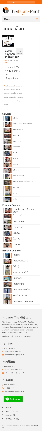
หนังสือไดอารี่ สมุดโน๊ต (23, 301)
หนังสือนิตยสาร (18, 129)
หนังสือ (15, 118)
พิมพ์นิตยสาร (8, 86)
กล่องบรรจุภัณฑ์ (18, 176)
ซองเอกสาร (17, 141)
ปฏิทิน (15, 193)
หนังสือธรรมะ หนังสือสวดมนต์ (23, 182)
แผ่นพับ (15, 153)
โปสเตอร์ (16, 135)
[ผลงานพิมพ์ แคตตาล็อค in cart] (8, 40)
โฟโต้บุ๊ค (16, 266)
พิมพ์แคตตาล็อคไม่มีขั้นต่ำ (10, 93)
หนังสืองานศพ (20, 295)
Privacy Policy (12, 418)
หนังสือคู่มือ (18, 283)
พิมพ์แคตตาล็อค (16, 90)
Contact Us (10, 414)
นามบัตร (15, 164)
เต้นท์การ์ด (16, 147)
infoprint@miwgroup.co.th (14, 355)
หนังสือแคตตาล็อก (22, 289)
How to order (11, 411)
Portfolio (15, 60)
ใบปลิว (15, 199)
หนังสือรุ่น (17, 277)
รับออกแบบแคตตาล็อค (13, 101)
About (8, 407)
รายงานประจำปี (20, 272)
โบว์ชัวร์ (15, 158)
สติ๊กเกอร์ (16, 170)
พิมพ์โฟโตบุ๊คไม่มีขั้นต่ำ (11, 97)
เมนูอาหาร (16, 187)
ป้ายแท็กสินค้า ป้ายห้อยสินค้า (22, 124)
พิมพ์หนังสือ (9, 90)
